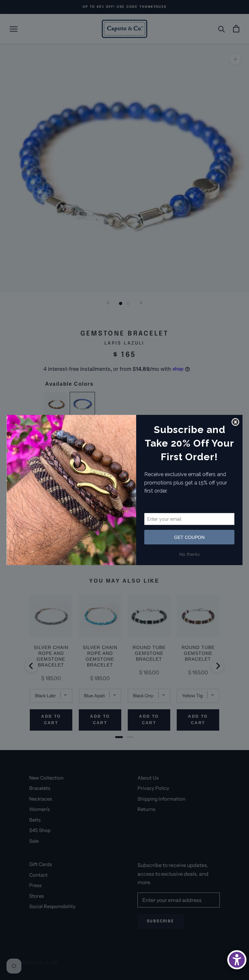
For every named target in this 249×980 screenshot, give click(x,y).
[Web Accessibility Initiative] (237, 960)
